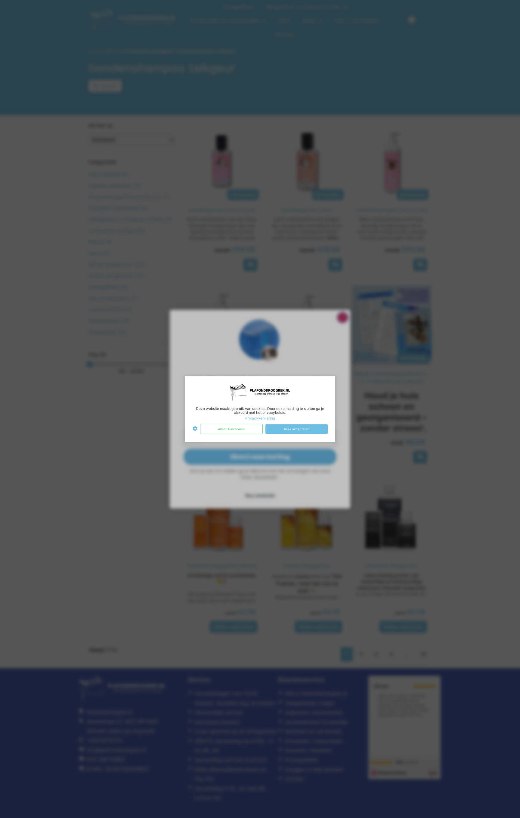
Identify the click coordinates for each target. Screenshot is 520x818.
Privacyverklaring (260, 418)
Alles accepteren (296, 429)
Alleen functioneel (231, 429)
